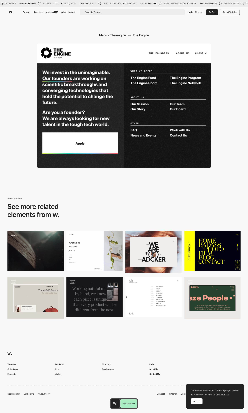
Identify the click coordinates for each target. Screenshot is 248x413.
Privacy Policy (44, 394)
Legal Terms (29, 394)
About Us (153, 369)
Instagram (173, 394)
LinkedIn (184, 394)
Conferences (108, 369)
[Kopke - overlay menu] (35, 251)
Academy (51, 12)
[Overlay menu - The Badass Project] (212, 251)
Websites (11, 364)
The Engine (141, 35)
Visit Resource (129, 403)
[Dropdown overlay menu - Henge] (94, 297)
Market (71, 12)
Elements (11, 374)
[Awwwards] (11, 12)
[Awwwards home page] (115, 403)
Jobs (63, 12)
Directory (38, 12)
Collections (12, 369)
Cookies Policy (13, 394)
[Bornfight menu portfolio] (94, 251)
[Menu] (153, 252)
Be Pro (212, 12)
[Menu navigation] (35, 298)
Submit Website (230, 12)
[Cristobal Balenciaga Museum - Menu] (153, 297)
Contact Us (154, 374)
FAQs (151, 364)
